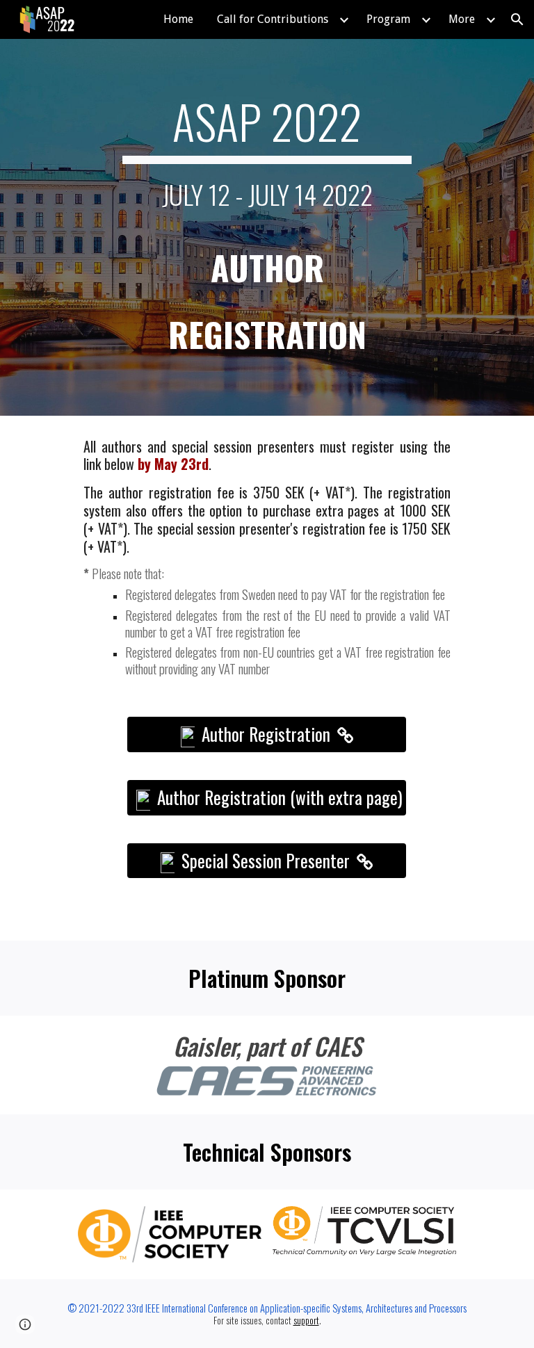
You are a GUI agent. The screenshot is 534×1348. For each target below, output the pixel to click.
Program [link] (388, 19)
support (306, 1320)
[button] (517, 19)
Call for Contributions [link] (272, 19)
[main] (266, 227)
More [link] (461, 19)
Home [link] (178, 19)
